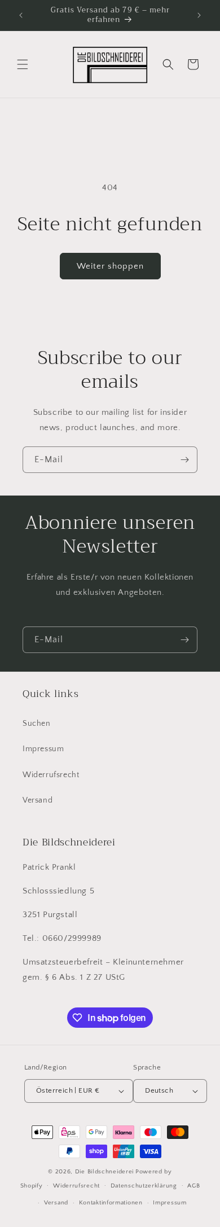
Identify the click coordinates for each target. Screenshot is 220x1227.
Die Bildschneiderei (104, 1171)
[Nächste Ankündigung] (199, 15)
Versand (37, 800)
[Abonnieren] (184, 459)
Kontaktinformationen (111, 1202)
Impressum (43, 748)
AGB (193, 1185)
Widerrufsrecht (51, 774)
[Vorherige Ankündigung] (20, 15)
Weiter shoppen (110, 266)
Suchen (37, 723)
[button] (22, 64)
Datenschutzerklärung (144, 1185)
